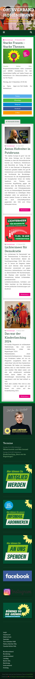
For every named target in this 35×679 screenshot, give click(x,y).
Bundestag (6, 654)
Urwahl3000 (29, 674)
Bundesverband (8, 651)
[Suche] (31, 32)
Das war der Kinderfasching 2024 (15, 337)
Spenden (6, 639)
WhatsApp (17, 100)
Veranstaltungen (9, 40)
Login (5, 632)
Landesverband (8, 656)
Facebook (17, 108)
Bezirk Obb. (7, 661)
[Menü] (4, 32)
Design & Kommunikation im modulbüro (22, 676)
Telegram (17, 104)
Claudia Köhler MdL (17, 66)
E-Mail (17, 112)
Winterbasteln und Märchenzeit (15, 449)
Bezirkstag (6, 663)
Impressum (6, 635)
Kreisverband (7, 665)
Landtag (6, 658)
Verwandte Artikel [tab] (13, 121)
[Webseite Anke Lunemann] (17, 434)
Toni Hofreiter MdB (9, 641)
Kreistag (6, 668)
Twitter (17, 96)
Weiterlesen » (25, 210)
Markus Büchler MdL (10, 644)
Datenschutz (7, 637)
